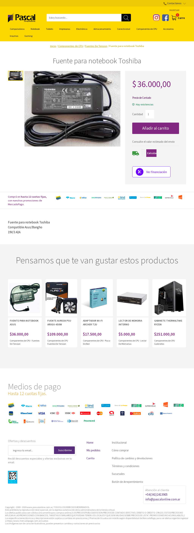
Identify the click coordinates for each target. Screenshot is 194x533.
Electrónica (81, 28)
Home (89, 442)
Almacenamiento (102, 28)
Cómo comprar (120, 450)
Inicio (53, 46)
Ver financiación (156, 172)
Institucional (119, 442)
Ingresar (174, 10)
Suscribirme (65, 450)
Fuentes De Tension (96, 46)
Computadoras (17, 28)
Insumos (14, 35)
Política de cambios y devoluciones (132, 458)
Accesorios (168, 28)
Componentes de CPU (146, 28)
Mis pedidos (93, 450)
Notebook (35, 28)
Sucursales (118, 474)
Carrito (90, 458)
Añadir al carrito (155, 128)
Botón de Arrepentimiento (127, 482)
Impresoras (64, 28)
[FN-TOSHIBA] (15, 76)
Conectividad (123, 28)
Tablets (49, 28)
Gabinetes (159, 343)
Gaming (28, 35)
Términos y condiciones (125, 466)
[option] (120, 198)
